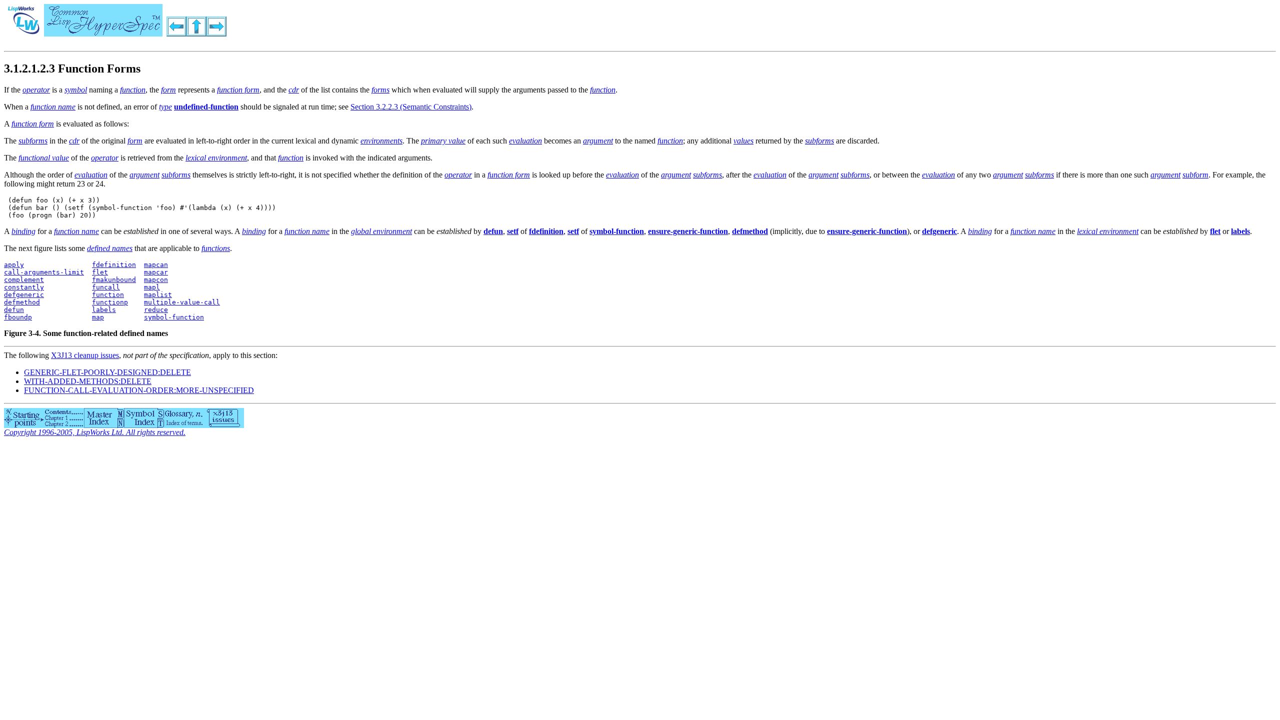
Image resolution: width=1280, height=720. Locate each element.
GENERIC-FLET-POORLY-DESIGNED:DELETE (107, 372)
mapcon (156, 280)
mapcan (156, 264)
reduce (156, 310)
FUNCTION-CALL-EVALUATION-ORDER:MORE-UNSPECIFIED (139, 390)
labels (104, 310)
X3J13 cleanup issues (85, 355)
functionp (110, 302)
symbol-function (174, 317)
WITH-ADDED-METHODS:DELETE (88, 381)
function (108, 294)
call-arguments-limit (44, 272)
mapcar (156, 272)
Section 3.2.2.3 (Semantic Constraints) (411, 106)
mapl (152, 287)
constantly (24, 287)
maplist (158, 294)
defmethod (22, 302)
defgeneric (24, 294)
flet (100, 272)
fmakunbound (114, 280)
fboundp (18, 317)
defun (14, 310)
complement (24, 280)
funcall (106, 287)
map (98, 317)
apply (14, 264)
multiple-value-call (182, 302)
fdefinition (114, 264)
